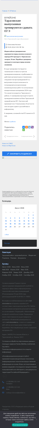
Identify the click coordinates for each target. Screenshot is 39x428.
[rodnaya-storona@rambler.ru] (4, 392)
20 (19, 224)
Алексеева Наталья (14, 44)
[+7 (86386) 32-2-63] (4, 382)
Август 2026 (6, 267)
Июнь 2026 (25, 267)
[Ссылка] (19, 173)
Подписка (5, 258)
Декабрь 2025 (28, 272)
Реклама (13, 258)
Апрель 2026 (14, 269)
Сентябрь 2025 (29, 275)
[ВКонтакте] (23, 127)
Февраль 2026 (7, 272)
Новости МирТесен (8, 145)
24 (6, 227)
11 (10, 221)
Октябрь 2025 (17, 275)
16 (33, 221)
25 (10, 227)
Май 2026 (5, 269)
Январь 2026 (18, 272)
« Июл (7, 234)
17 (6, 224)
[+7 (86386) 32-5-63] (4, 387)
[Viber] (32, 127)
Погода (7, 243)
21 (24, 224)
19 (15, 224)
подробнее (15, 415)
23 (33, 224)
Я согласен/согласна (20, 425)
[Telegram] (29, 127)
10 (6, 221)
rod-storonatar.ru (12, 322)
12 (15, 221)
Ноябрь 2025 (6, 275)
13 (19, 221)
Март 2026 (24, 269)
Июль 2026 (16, 267)
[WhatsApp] (23, 130)
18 (10, 224)
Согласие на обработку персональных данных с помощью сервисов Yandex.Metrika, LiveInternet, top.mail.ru (18, 343)
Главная (4, 11)
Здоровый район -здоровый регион (14, 255)
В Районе (13, 11)
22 (29, 224)
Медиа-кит (32, 255)
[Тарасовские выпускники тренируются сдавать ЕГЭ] (13, 36)
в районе (13, 121)
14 (24, 221)
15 (28, 221)
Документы (22, 258)
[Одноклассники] (26, 127)
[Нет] (36, 419)
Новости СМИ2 (7, 143)
